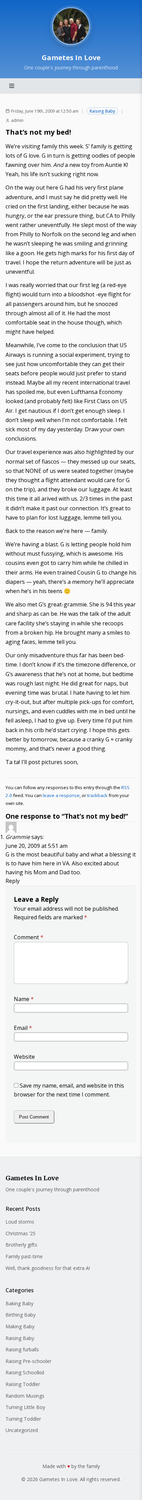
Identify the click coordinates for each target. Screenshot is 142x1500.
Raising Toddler (23, 1384)
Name (24, 999)
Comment (28, 937)
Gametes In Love (71, 57)
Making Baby (20, 1326)
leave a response (61, 795)
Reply (13, 881)
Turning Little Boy (25, 1407)
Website (24, 1056)
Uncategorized (22, 1430)
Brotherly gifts (21, 1244)
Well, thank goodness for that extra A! (48, 1268)
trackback (97, 795)
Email (23, 1028)
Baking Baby (19, 1303)
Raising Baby (102, 111)
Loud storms (20, 1221)
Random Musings (25, 1396)
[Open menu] (12, 86)
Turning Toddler (23, 1419)
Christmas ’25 (21, 1233)
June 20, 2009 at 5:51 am (37, 846)
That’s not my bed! (38, 132)
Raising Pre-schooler (28, 1361)
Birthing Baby (21, 1314)
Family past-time (24, 1256)
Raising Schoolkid (25, 1372)
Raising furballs (22, 1349)
